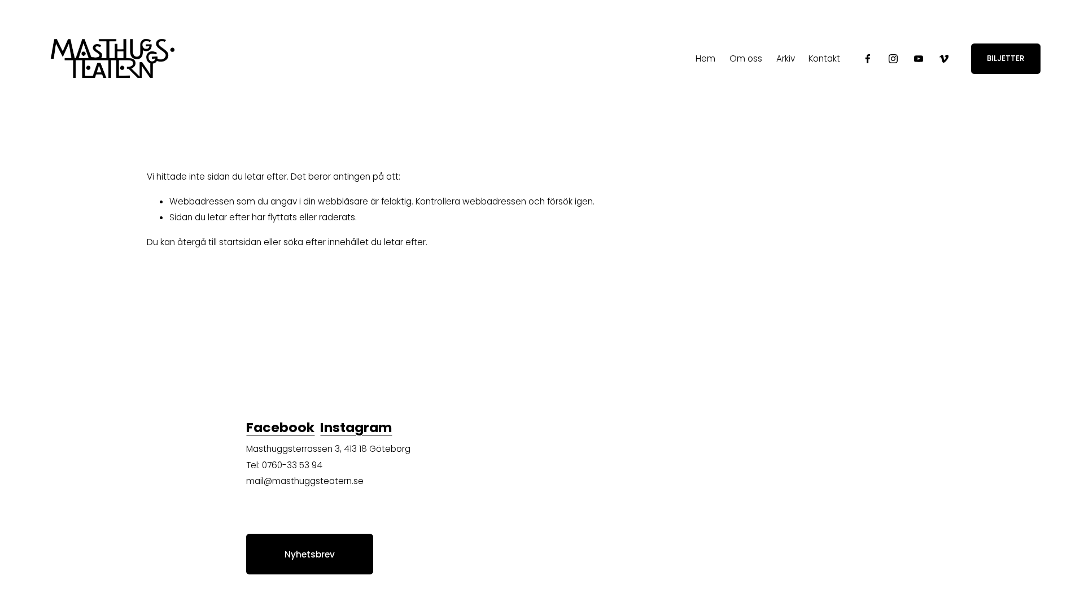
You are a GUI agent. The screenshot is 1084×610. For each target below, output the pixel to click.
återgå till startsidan (219, 242)
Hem (705, 58)
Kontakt (824, 58)
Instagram (356, 427)
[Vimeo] (944, 58)
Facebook (280, 427)
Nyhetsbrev (310, 554)
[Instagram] (893, 58)
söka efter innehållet (326, 242)
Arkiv (785, 58)
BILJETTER (1006, 58)
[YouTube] (918, 58)
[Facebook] (867, 58)
